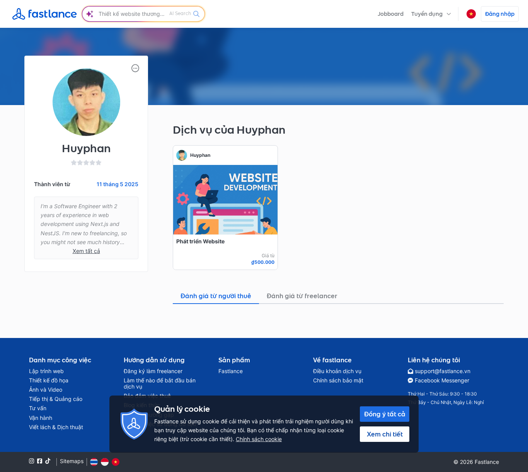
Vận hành (40, 418)
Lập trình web (46, 371)
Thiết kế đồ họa (48, 380)
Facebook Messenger (442, 380)
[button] (431, 14)
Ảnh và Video (45, 390)
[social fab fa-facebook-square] (39, 461)
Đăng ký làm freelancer (153, 371)
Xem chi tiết (385, 434)
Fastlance (230, 371)
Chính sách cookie (259, 439)
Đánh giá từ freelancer (302, 296)
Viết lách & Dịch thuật (56, 427)
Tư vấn (37, 408)
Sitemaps (71, 461)
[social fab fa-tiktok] (47, 461)
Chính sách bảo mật (338, 380)
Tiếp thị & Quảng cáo (55, 399)
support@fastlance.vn (442, 371)
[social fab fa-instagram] (31, 461)
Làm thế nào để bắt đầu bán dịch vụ (160, 383)
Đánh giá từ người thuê (216, 296)
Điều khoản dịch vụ (337, 371)
